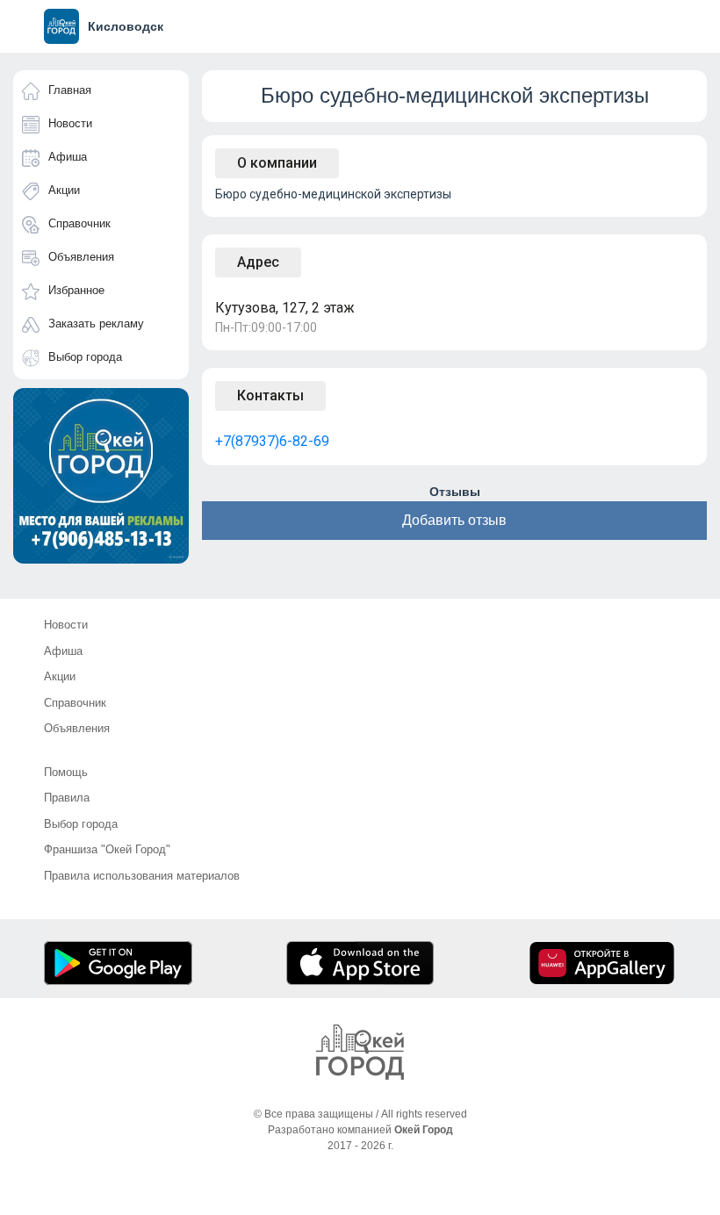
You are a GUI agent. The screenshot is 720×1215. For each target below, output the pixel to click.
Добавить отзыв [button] (454, 520)
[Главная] (360, 1052)
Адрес (258, 262)
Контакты (270, 395)
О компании (277, 163)
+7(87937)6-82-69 (272, 441)
